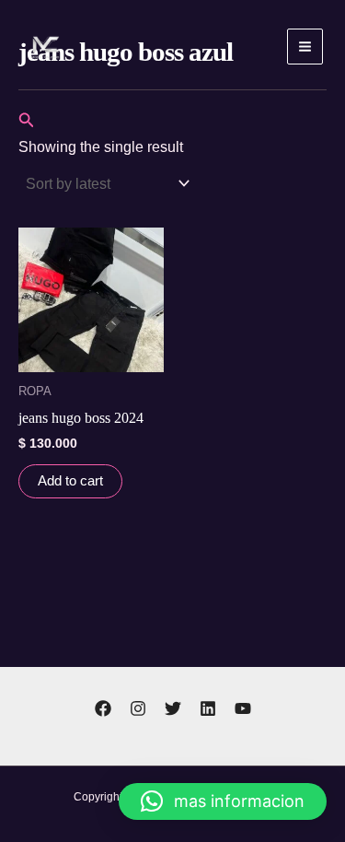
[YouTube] (243, 708)
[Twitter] (173, 708)
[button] (26, 121)
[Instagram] (138, 708)
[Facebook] (103, 708)
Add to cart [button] (70, 481)
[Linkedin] (208, 708)
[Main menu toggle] (305, 46)
